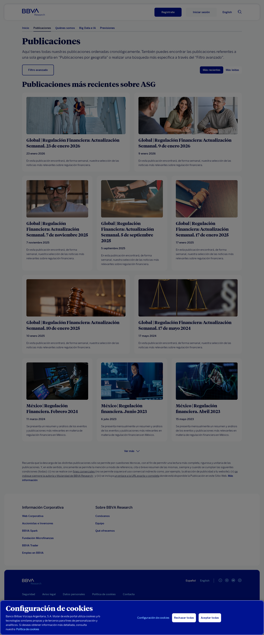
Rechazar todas (184, 617)
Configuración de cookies (153, 617)
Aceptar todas (210, 617)
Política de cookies (27, 629)
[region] (132, 617)
